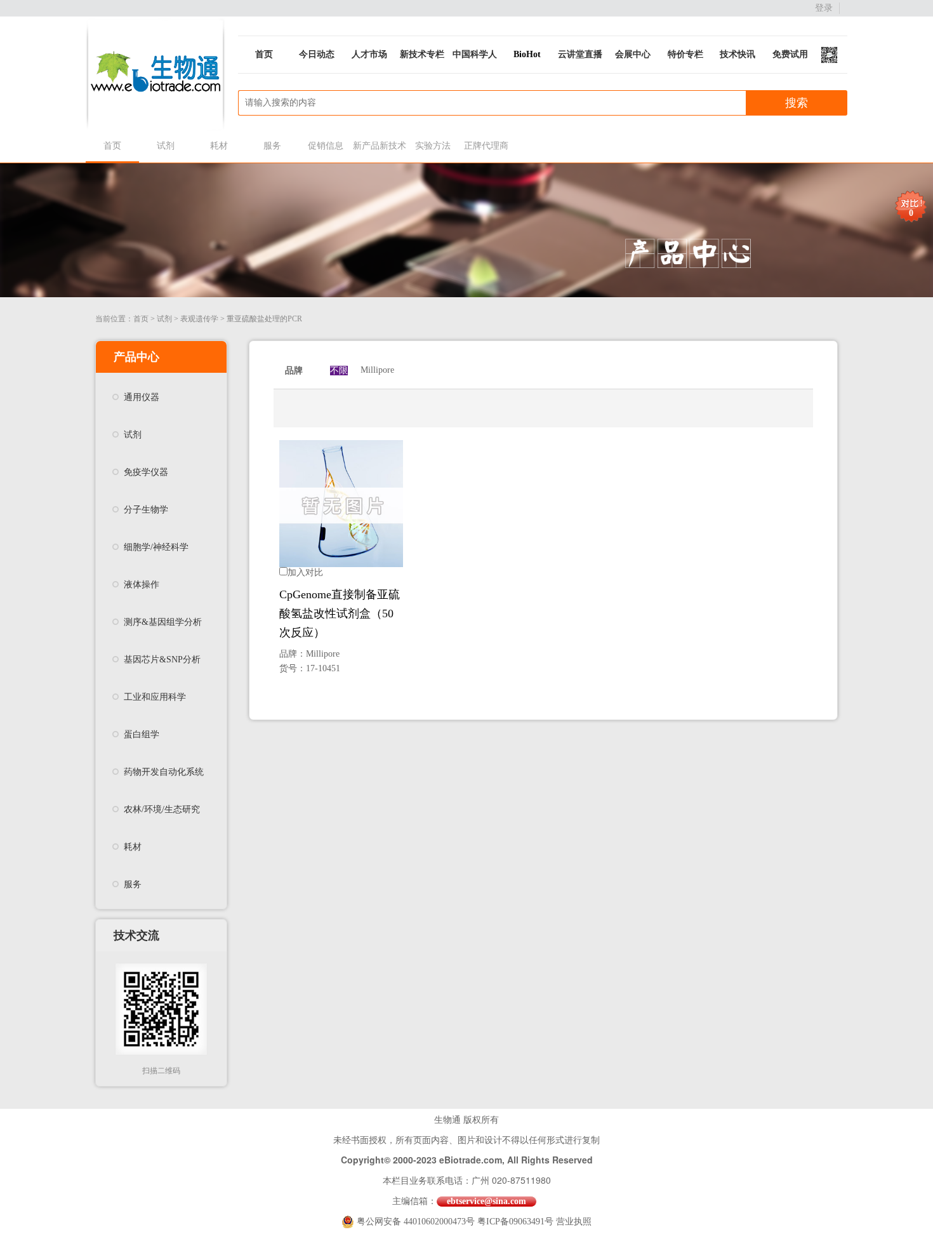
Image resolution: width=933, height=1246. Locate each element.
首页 (264, 54)
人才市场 (369, 54)
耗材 (219, 146)
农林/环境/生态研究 (162, 809)
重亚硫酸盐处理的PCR (264, 318)
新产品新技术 (379, 146)
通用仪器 (141, 397)
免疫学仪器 (146, 472)
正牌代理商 (486, 146)
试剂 (166, 146)
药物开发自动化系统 (164, 772)
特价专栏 (685, 54)
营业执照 (574, 1221)
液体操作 (141, 584)
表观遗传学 (199, 318)
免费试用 (790, 54)
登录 (824, 8)
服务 (272, 146)
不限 (339, 370)
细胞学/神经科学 (156, 547)
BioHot (527, 54)
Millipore (377, 370)
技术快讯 (737, 54)
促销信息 (325, 146)
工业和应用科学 (155, 697)
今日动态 (316, 54)
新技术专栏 (422, 54)
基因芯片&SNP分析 (162, 659)
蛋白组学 (141, 734)
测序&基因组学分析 (163, 622)
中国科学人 (475, 54)
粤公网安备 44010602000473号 (417, 1221)
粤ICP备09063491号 (515, 1221)
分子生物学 (146, 509)
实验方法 (433, 146)
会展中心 (633, 54)
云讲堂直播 (580, 54)
